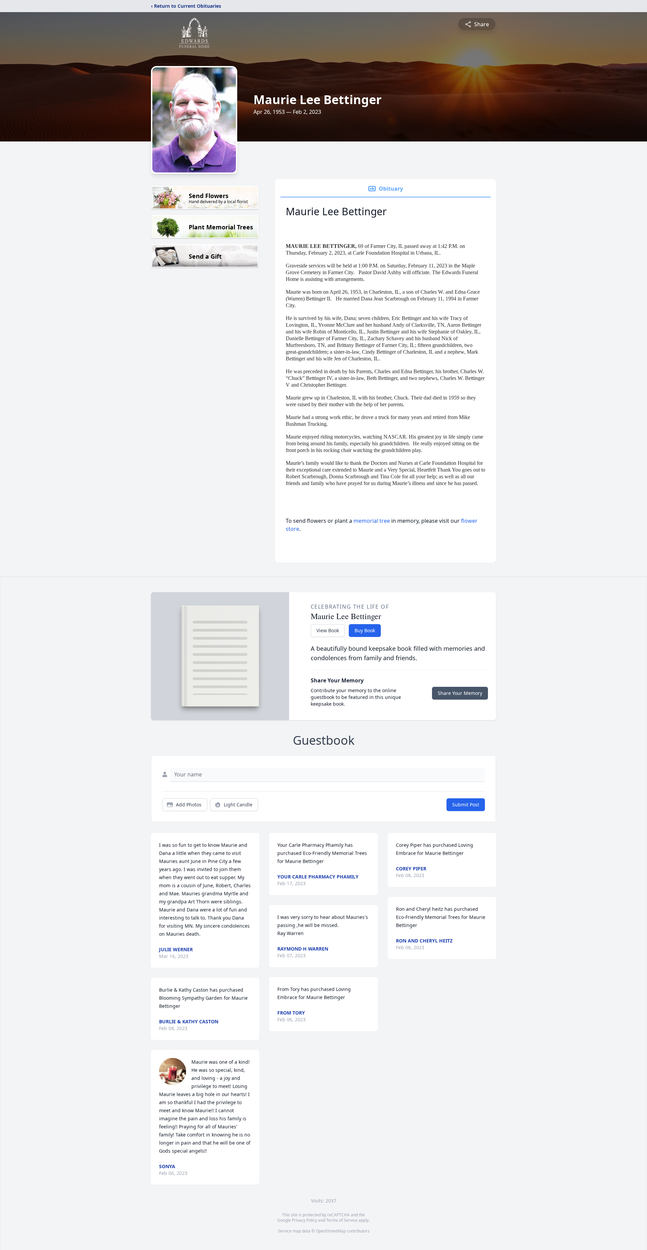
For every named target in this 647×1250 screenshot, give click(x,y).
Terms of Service (342, 1220)
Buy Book (365, 630)
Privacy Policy (304, 1220)
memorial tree (371, 520)
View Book (327, 630)
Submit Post (465, 804)
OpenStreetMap (331, 1231)
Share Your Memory (460, 693)
